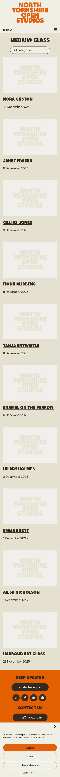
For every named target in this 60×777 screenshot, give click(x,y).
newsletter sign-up (30, 687)
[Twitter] (16, 697)
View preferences (30, 765)
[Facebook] (24, 697)
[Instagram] (33, 697)
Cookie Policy (28, 773)
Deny (30, 756)
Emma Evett (16, 530)
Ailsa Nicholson (21, 592)
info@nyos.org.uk (30, 717)
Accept (30, 747)
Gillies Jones (17, 222)
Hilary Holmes (19, 469)
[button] (55, 726)
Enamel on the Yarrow (28, 407)
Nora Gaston (17, 99)
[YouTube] (42, 697)
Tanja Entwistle (21, 345)
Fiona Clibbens (19, 284)
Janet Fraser (17, 160)
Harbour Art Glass (24, 654)
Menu (7, 29)
